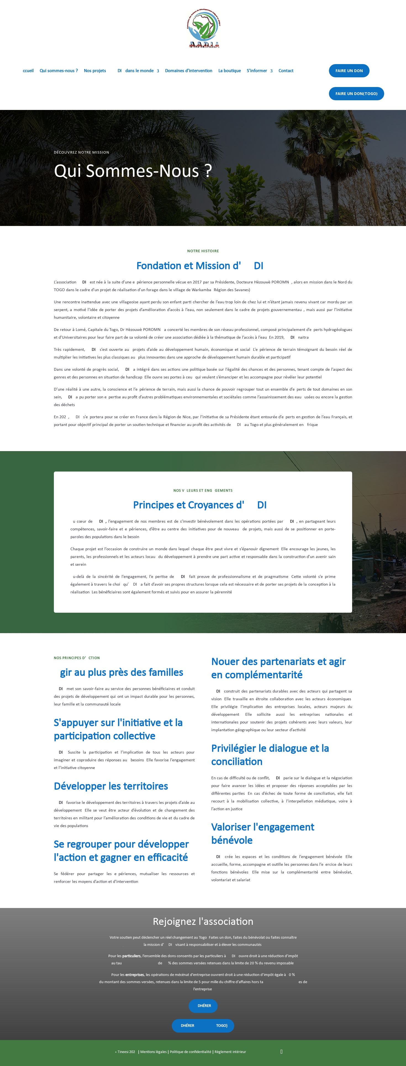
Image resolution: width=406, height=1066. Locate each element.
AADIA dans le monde (133, 71)
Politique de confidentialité (190, 1052)
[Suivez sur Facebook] (259, 1051)
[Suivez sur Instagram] (270, 1051)
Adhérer (203, 1006)
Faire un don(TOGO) (357, 93)
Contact (286, 71)
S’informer (257, 71)
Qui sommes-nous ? (59, 71)
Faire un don (349, 70)
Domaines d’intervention (188, 71)
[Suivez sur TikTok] (281, 1051)
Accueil (27, 71)
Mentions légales (153, 1052)
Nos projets (95, 71)
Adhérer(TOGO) (203, 1026)
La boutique (229, 71)
